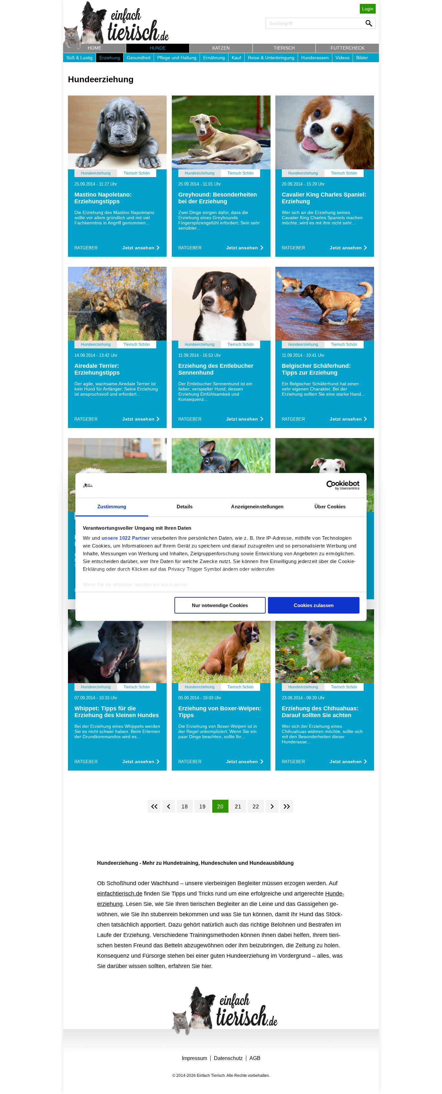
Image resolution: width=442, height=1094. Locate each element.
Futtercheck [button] (347, 48)
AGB (254, 1058)
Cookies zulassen (314, 605)
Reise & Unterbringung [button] (271, 57)
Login (367, 8)
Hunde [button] (158, 48)
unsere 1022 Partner (126, 538)
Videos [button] (342, 57)
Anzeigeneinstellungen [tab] (257, 506)
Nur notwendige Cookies (220, 605)
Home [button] (94, 48)
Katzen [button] (221, 48)
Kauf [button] (236, 57)
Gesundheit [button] (138, 57)
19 (202, 806)
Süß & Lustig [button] (79, 57)
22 (256, 806)
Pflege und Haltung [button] (176, 57)
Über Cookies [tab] (330, 506)
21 (238, 806)
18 (185, 806)
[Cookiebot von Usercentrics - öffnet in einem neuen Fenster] (331, 485)
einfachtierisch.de (119, 893)
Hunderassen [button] (315, 57)
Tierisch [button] (284, 48)
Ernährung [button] (214, 57)
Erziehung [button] (109, 57)
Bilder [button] (362, 57)
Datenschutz (228, 1058)
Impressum (194, 1058)
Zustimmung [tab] (111, 506)
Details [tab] (185, 506)
